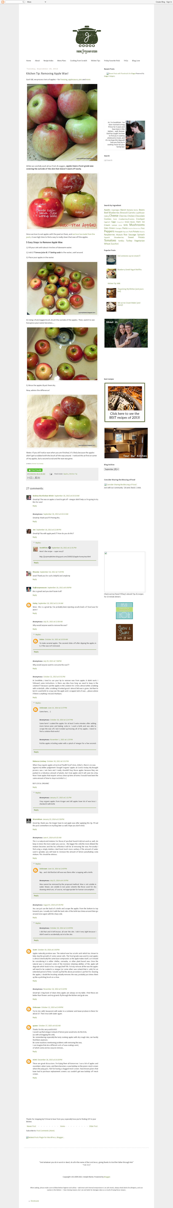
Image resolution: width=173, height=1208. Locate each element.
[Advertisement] (86, 11)
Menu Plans (61, 61)
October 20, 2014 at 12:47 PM (61, 720)
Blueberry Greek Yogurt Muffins (130, 270)
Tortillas (121, 241)
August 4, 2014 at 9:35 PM (53, 905)
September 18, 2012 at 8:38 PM (59, 588)
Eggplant (107, 222)
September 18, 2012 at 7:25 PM (52, 572)
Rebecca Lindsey (39, 761)
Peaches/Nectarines (134, 228)
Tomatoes (110, 240)
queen (35, 1026)
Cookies (107, 219)
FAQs (126, 61)
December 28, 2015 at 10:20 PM (50, 1060)
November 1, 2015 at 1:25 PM (61, 740)
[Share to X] (33, 477)
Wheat (107, 244)
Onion (112, 228)
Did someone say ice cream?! (129, 256)
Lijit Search (108, 160)
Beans (142, 210)
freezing (63, 79)
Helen (41, 640)
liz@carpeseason (40, 588)
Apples (66, 474)
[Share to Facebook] (36, 477)
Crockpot (140, 219)
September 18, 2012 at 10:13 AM (55, 514)
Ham (138, 222)
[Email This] (28, 477)
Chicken (131, 216)
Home (28, 61)
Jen (34, 530)
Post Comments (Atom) (45, 1131)
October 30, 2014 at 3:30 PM (48, 950)
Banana (130, 210)
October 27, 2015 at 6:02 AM (50, 1026)
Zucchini (115, 244)
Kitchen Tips (95, 61)
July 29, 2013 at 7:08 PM (52, 661)
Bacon (123, 210)
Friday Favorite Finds (112, 61)
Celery (106, 216)
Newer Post (31, 1126)
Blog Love (136, 61)
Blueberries (114, 213)
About (37, 61)
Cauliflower (140, 213)
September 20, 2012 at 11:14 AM (50, 603)
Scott (35, 950)
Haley (35, 603)
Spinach (141, 235)
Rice (125, 235)
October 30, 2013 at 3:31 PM (58, 761)
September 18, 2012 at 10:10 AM (66, 496)
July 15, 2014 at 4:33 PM (59, 881)
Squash (107, 238)
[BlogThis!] (31, 477)
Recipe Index (48, 61)
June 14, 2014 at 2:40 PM (57, 869)
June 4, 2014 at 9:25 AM (52, 838)
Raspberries (109, 235)
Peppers (109, 231)
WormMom (37, 819)
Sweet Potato (136, 237)
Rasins (142, 232)
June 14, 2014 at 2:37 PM (57, 708)
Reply (35, 506)
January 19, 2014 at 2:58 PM (53, 819)
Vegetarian (139, 241)
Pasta (124, 228)
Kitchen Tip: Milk (114, 284)
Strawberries (119, 238)
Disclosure (35, 1201)
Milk (126, 225)
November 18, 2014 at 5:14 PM (55, 989)
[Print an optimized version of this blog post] (34, 471)
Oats (106, 228)
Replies (38, 543)
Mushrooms (137, 225)
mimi (35, 1060)
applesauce (73, 79)
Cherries (123, 216)
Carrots (131, 213)
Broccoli (124, 213)
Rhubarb (119, 235)
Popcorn (125, 232)
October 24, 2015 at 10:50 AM (56, 640)
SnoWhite (43, 548)
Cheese (113, 215)
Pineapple (118, 232)
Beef (106, 213)
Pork (130, 232)
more (88, 79)
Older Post (93, 1126)
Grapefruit (120, 222)
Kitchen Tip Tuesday (37, 463)
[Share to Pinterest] (38, 477)
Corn (115, 219)
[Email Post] (51, 474)
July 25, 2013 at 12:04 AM (53, 622)
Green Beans (130, 222)
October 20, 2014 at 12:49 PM (61, 928)
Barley (136, 210)
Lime (120, 225)
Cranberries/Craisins (126, 219)
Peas (143, 228)
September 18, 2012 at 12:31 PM (64, 548)
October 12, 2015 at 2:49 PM (52, 1007)
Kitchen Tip (73, 474)
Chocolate (140, 216)
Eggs (113, 222)
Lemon (114, 225)
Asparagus (115, 210)
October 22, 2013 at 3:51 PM (54, 677)
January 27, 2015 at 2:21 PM (60, 798)
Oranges (118, 228)
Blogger (107, 1177)
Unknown (43, 708)
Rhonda (36, 572)
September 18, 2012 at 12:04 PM (48, 530)
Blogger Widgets (109, 76)
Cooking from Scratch (78, 61)
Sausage (132, 235)
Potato (136, 231)
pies (80, 79)
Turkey (129, 241)
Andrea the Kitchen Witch (43, 496)
